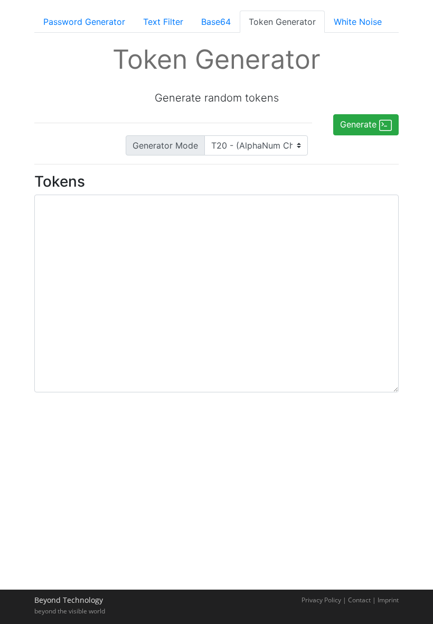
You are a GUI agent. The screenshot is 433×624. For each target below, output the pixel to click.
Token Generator (282, 21)
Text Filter (163, 21)
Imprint (388, 599)
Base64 (216, 21)
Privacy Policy (321, 599)
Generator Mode (165, 145)
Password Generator (84, 21)
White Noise (358, 21)
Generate (359, 124)
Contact (359, 599)
